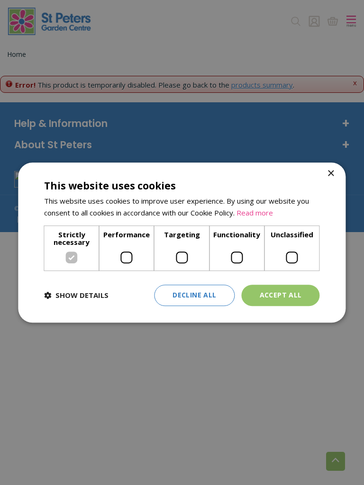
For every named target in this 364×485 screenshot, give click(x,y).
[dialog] (182, 242)
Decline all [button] (194, 294)
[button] (76, 295)
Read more (255, 212)
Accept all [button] (281, 294)
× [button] (330, 173)
